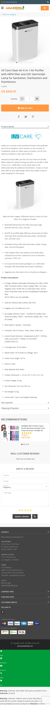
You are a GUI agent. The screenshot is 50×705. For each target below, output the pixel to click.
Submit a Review (22, 516)
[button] (16, 62)
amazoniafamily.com (25, 646)
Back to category (9, 14)
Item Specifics (7, 402)
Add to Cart (26, 108)
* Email (5, 481)
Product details (7, 126)
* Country (5, 486)
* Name (6, 475)
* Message (7, 493)
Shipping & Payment (10, 408)
